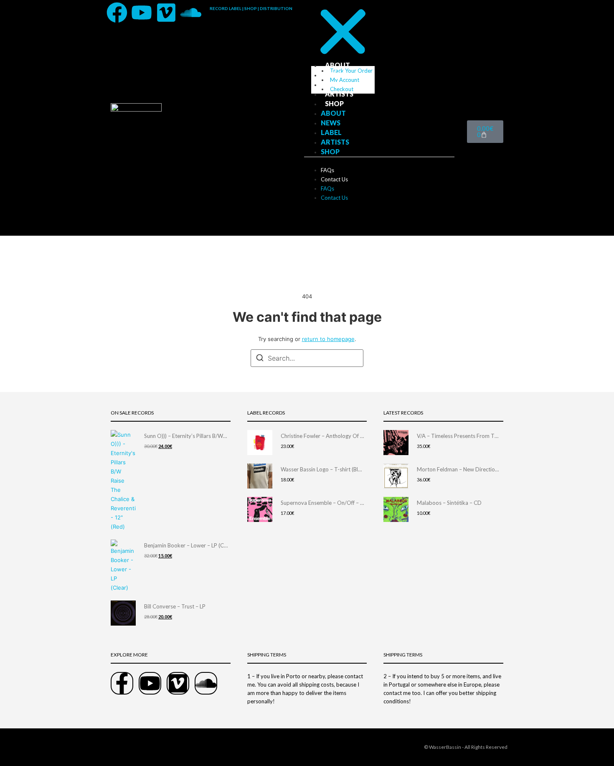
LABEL (335, 84)
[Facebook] (117, 12)
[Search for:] (307, 358)
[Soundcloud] (190, 12)
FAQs (327, 170)
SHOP (334, 103)
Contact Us (334, 179)
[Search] (260, 359)
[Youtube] (141, 12)
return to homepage (328, 339)
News (335, 75)
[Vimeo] (166, 12)
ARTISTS (339, 94)
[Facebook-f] (122, 683)
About (337, 65)
